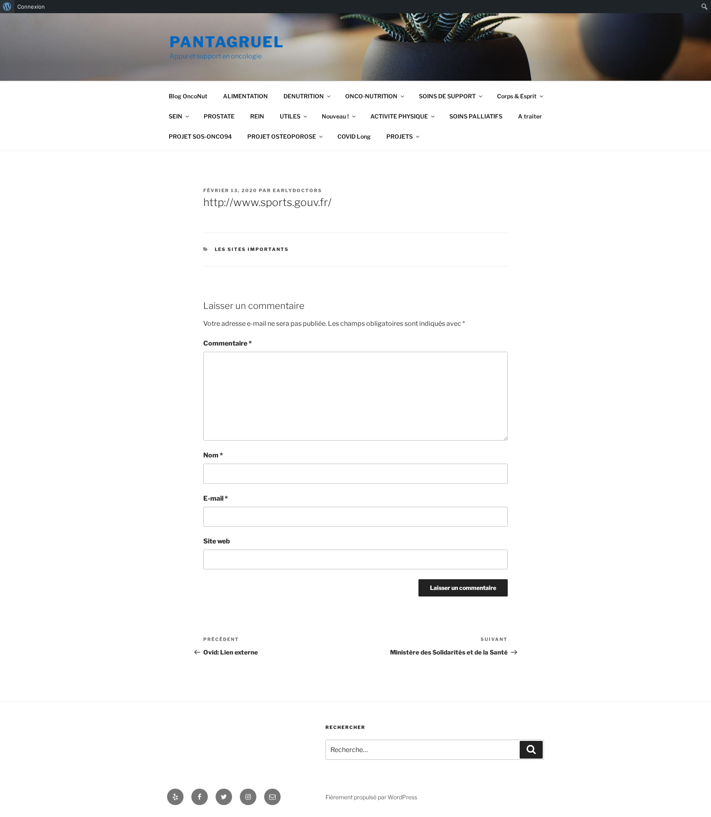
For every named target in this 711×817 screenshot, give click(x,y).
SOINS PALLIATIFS (475, 116)
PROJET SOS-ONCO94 (200, 136)
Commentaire (227, 343)
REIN (257, 116)
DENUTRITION (303, 96)
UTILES (290, 116)
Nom (213, 455)
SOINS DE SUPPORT (447, 96)
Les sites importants (252, 249)
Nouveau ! (335, 116)
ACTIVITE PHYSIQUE (399, 116)
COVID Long (354, 136)
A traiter (530, 116)
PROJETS (399, 136)
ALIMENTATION (245, 96)
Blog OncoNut (188, 96)
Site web (216, 541)
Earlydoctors (297, 190)
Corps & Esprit (517, 96)
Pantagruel (227, 42)
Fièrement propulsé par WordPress (371, 797)
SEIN (175, 116)
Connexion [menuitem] (31, 6)
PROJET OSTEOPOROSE (281, 136)
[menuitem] (7, 6)
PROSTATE (219, 116)
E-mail (215, 498)
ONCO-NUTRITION (371, 96)
